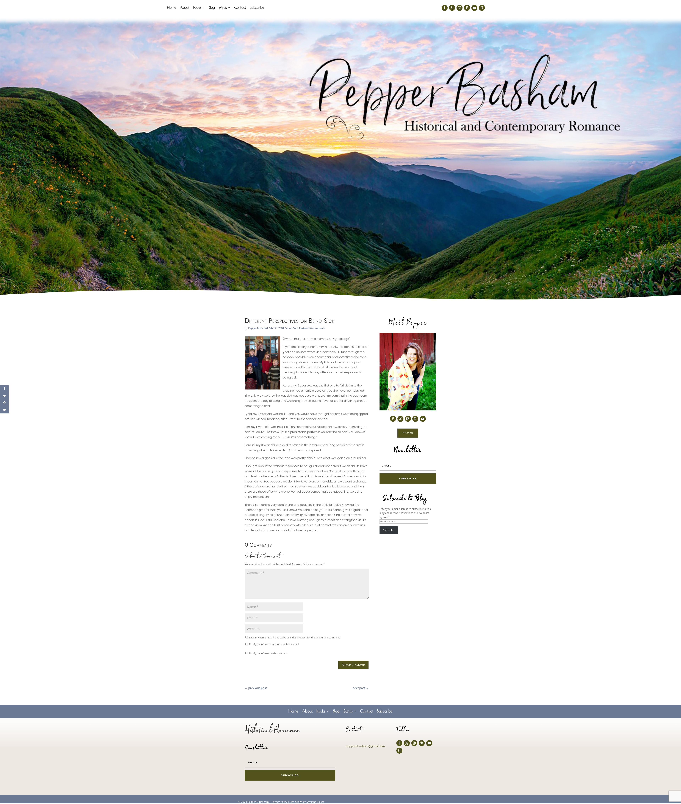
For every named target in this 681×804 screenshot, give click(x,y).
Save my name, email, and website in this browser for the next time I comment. (294, 637)
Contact (240, 7)
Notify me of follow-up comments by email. (274, 644)
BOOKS (408, 433)
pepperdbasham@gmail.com (365, 746)
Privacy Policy (279, 801)
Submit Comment (353, 664)
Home (171, 7)
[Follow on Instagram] (459, 8)
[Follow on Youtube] (474, 8)
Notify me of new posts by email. (268, 653)
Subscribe (257, 7)
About (184, 7)
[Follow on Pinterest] (467, 8)
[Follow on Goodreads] (482, 8)
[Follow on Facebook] (445, 8)
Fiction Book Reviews (296, 328)
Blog (212, 7)
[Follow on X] (452, 8)
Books (197, 7)
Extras (223, 7)
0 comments (317, 328)
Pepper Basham (257, 328)
